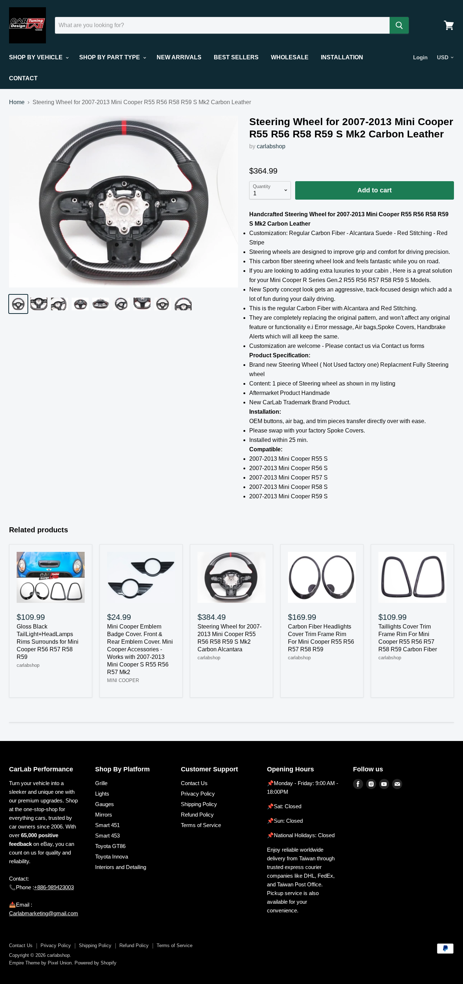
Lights (102, 794)
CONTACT (23, 78)
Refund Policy (197, 815)
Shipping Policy (199, 804)
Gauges (104, 804)
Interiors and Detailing (120, 867)
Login (420, 57)
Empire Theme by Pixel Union (40, 963)
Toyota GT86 (110, 846)
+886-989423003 (54, 887)
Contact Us (194, 783)
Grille (101, 783)
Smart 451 (107, 825)
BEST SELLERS (236, 57)
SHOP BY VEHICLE (36, 57)
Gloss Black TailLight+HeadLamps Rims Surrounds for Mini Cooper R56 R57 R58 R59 (47, 641)
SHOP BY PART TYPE (110, 57)
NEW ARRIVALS (179, 57)
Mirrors (103, 815)
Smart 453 (107, 835)
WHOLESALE (290, 57)
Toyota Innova (111, 856)
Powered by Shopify (95, 963)
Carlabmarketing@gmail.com (43, 913)
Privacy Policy (198, 794)
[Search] (399, 25)
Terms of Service (201, 825)
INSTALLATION (342, 57)
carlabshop (271, 146)
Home (17, 102)
